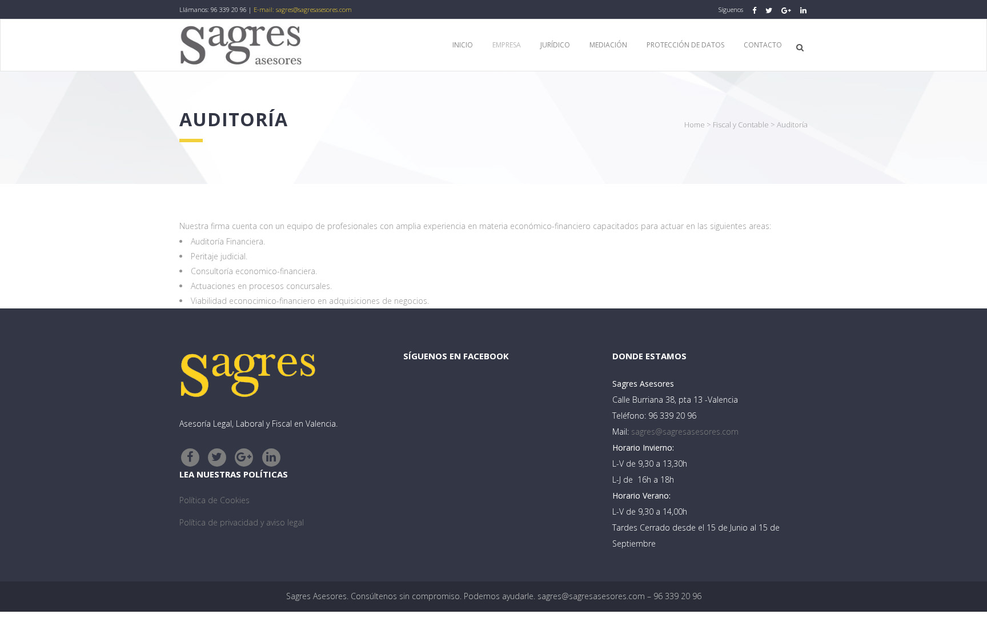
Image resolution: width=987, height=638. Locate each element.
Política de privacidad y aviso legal (241, 522)
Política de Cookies (214, 500)
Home (694, 124)
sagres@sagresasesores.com (314, 9)
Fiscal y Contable (741, 124)
